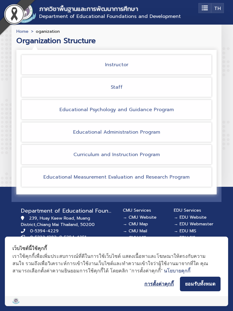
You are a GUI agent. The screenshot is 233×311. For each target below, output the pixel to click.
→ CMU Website (140, 217)
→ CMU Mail (135, 231)
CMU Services (137, 210)
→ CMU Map (135, 224)
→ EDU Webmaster (193, 224)
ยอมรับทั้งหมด (200, 284)
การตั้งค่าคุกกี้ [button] (159, 284)
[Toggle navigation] (204, 8)
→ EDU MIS (185, 231)
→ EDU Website (190, 217)
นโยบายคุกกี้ (177, 271)
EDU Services (187, 210)
